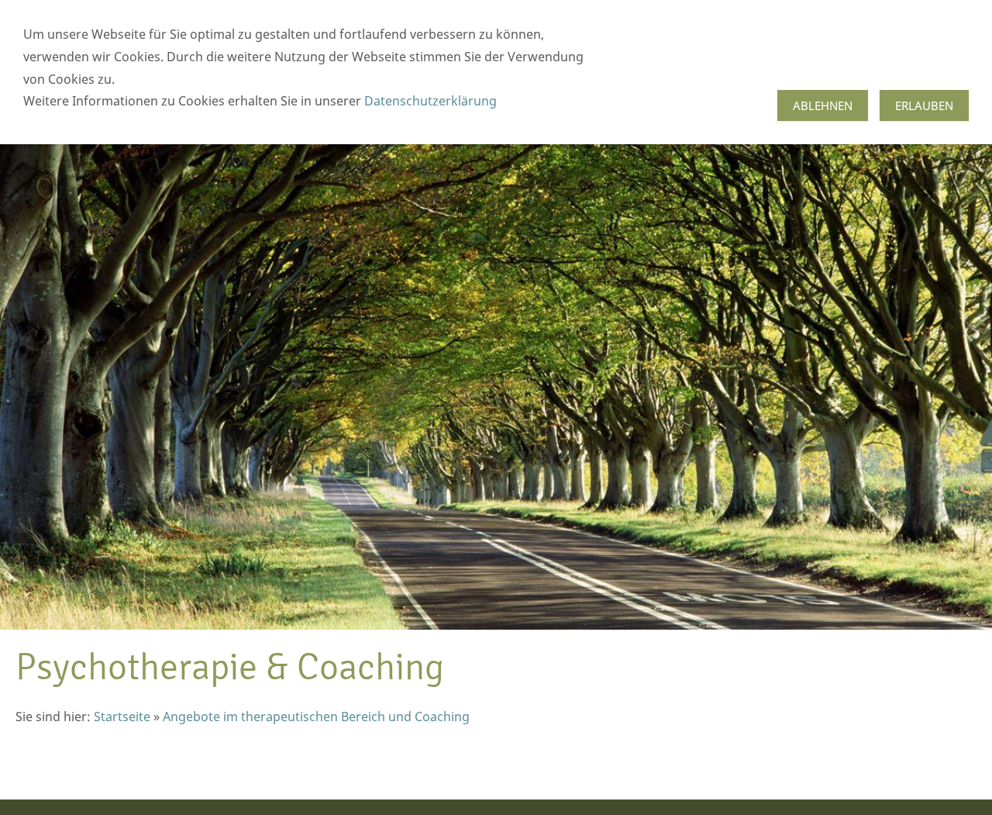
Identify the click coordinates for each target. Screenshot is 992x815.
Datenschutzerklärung (429, 100)
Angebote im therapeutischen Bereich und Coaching (316, 716)
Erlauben (924, 105)
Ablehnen (822, 105)
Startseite (122, 716)
